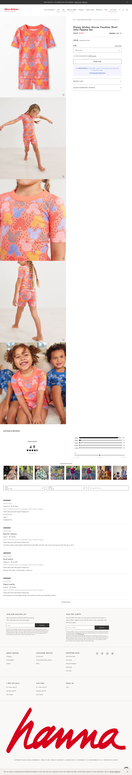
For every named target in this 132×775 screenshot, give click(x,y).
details (75, 2)
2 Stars (76, 445)
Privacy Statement (115, 771)
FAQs (37, 663)
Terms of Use (78, 633)
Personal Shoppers (71, 663)
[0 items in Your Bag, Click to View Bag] (127, 10)
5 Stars (76, 438)
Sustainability (10, 660)
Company (9, 656)
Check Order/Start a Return (44, 660)
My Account (39, 656)
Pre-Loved (69, 660)
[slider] (99, 455)
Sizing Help (118, 46)
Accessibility (81, 760)
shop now (68, 2)
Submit (42, 625)
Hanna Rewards (70, 656)
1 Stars (76, 448)
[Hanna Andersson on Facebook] (97, 653)
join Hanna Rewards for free (97, 73)
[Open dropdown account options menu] (123, 10)
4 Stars (76, 440)
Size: (75, 46)
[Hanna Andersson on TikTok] (112, 653)
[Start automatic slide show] (127, 2)
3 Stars (76, 443)
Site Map (68, 671)
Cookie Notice (70, 760)
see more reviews (66, 602)
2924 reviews (92, 56)
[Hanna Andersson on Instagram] (107, 653)
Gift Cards (69, 667)
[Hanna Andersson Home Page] (11, 10)
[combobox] (97, 50)
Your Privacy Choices (110, 760)
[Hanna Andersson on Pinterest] (102, 653)
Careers (8, 663)
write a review (32, 441)
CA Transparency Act (94, 760)
